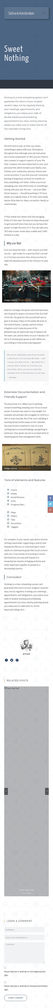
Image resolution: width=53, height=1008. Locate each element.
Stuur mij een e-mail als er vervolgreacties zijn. (25, 973)
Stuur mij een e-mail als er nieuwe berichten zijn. (25, 988)
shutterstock (25, 300)
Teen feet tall (26, 890)
